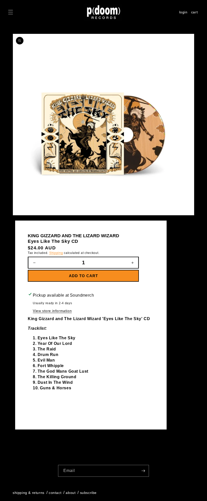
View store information (52, 311)
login (183, 12)
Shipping (56, 253)
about (70, 493)
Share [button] (39, 410)
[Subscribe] (143, 471)
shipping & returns (28, 493)
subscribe (88, 493)
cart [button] (195, 12)
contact (55, 493)
